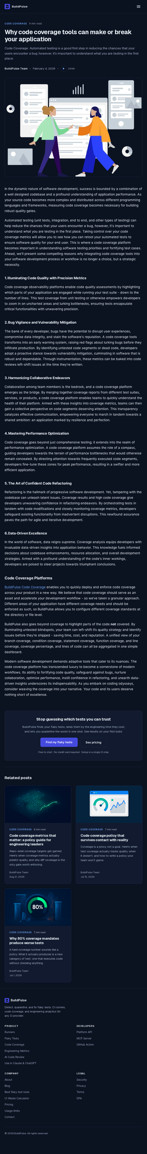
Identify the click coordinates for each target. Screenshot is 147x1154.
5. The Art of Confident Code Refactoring (38, 483)
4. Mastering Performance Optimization (37, 433)
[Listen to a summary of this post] (63, 68)
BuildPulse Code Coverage (25, 587)
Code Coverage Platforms (28, 578)
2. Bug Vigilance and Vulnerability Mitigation (40, 322)
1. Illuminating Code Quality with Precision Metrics (45, 278)
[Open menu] (138, 6)
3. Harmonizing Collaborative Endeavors (37, 378)
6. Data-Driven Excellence (26, 533)
